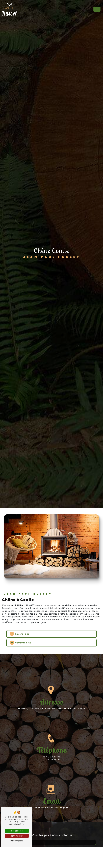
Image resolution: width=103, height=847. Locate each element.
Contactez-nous (23, 642)
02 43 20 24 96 (51, 759)
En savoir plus (22, 634)
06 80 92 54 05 (52, 756)
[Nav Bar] (96, 9)
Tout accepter (16, 830)
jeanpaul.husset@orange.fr (51, 807)
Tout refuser (16, 836)
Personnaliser (16, 840)
